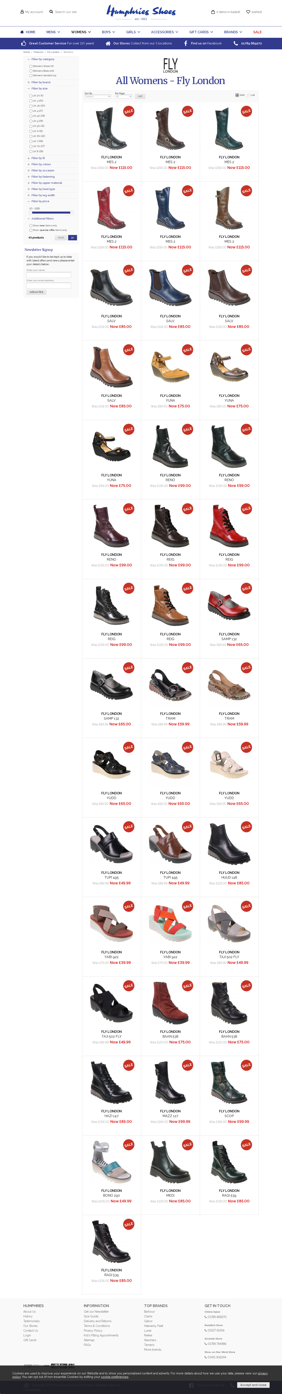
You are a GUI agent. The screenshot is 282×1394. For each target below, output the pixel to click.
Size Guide (91, 1316)
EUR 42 (187, 175)
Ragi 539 (229, 1195)
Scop (229, 1116)
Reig (170, 559)
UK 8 (37, 151)
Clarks (148, 1316)
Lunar (148, 1330)
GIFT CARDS (199, 32)
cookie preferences (114, 1377)
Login (27, 1335)
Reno (170, 480)
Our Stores (30, 1326)
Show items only (44, 225)
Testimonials (31, 1321)
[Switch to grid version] (237, 95)
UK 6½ (38, 136)
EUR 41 (92, 175)
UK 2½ (37, 95)
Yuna (170, 400)
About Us (29, 1311)
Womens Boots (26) (43, 70)
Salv (229, 321)
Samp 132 (229, 639)
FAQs (87, 1345)
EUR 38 (228, 168)
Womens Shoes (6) (42, 66)
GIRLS (131, 32)
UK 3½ (38, 105)
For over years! (61, 43)
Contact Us (30, 1330)
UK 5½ (38, 125)
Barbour (149, 1311)
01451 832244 (216, 1357)
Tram (170, 718)
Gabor (148, 1321)
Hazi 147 (111, 1116)
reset (61, 237)
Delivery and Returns (97, 1321)
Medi (170, 1195)
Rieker (148, 1335)
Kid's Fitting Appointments (101, 1335)
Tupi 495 (111, 877)
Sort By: (89, 93)
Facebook (206, 43)
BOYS (106, 32)
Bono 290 (111, 1195)
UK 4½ (38, 115)
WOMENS (78, 32)
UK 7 (37, 141)
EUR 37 (92, 168)
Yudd (111, 798)
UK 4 (37, 110)
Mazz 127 (170, 1116)
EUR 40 (128, 168)
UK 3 (37, 100)
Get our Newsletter (96, 1311)
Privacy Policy (93, 1330)
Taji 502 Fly (229, 957)
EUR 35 (92, 963)
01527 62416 (215, 1330)
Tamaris (149, 1345)
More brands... (153, 1349)
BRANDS (231, 32)
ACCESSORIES (162, 32)
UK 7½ (38, 146)
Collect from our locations (142, 43)
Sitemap (89, 1340)
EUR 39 (110, 168)
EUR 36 (151, 175)
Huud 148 (229, 877)
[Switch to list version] (248, 95)
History (28, 1316)
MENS (51, 32)
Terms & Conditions (97, 1326)
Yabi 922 (111, 957)
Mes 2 (111, 162)
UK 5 (37, 120)
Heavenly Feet (153, 1326)
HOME (31, 32)
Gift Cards (29, 1340)
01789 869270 (217, 1317)
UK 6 (37, 131)
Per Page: (120, 93)
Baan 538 (170, 1036)
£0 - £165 (35, 208)
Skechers (150, 1340)
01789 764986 (216, 1343)
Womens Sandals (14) (44, 75)
